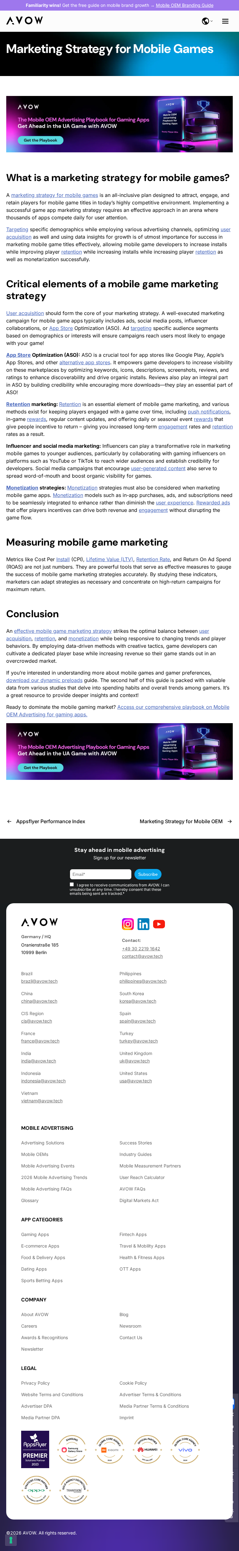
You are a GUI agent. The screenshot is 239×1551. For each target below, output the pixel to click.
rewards (36, 419)
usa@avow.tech (136, 1080)
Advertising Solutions (42, 1142)
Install (63, 559)
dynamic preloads (61, 680)
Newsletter (32, 1349)
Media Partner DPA (40, 1417)
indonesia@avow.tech (43, 1080)
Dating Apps (34, 1269)
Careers (29, 1326)
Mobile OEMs (34, 1154)
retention (71, 252)
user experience (174, 502)
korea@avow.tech (138, 1001)
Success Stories (136, 1142)
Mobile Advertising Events (47, 1165)
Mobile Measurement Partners (150, 1165)
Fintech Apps (133, 1234)
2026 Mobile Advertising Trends (54, 1177)
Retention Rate (153, 559)
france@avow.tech (40, 1040)
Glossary (30, 1200)
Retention (18, 404)
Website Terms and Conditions (52, 1394)
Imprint (127, 1417)
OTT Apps (130, 1269)
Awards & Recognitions (44, 1337)
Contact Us (131, 1337)
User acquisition (25, 313)
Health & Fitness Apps (142, 1257)
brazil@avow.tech (39, 981)
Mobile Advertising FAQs (46, 1188)
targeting (141, 328)
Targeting (17, 229)
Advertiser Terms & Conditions (150, 1394)
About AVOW (35, 1314)
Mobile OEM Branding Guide (184, 5)
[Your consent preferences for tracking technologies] (11, 1540)
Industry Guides (136, 1154)
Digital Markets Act (139, 1200)
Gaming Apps (35, 1234)
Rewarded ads (213, 502)
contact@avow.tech (142, 956)
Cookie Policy (133, 1383)
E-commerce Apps (40, 1245)
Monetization (22, 487)
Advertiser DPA (36, 1406)
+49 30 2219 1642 (141, 948)
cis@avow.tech (36, 1021)
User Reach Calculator (142, 1177)
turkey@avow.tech (139, 1040)
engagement (172, 426)
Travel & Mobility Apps (143, 1245)
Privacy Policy (35, 1383)
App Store (61, 328)
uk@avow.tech (135, 1060)
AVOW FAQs (132, 1188)
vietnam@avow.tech (42, 1100)
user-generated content (158, 468)
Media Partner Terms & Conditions (154, 1406)
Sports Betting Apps (42, 1280)
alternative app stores (84, 362)
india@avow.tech (38, 1060)
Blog (124, 1314)
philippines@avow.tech (143, 981)
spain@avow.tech (138, 1021)
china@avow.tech (39, 1001)
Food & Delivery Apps (43, 1257)
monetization (83, 638)
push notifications (208, 411)
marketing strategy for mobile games (137, 177)
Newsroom (130, 1326)
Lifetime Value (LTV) (109, 559)
